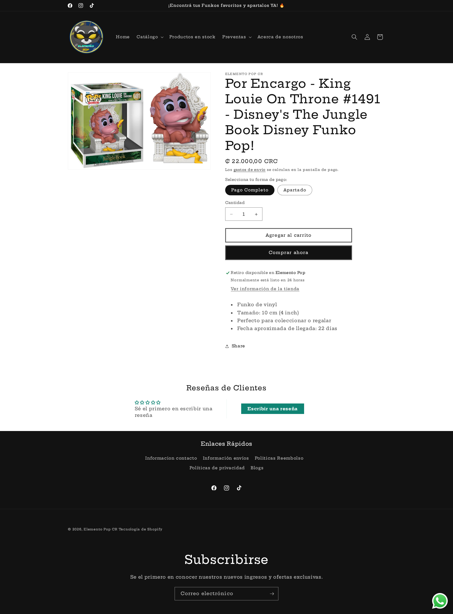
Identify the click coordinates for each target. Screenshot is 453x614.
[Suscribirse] (272, 594)
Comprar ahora (288, 252)
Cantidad (235, 203)
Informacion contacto (171, 458)
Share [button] (238, 346)
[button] (149, 37)
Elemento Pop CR (100, 529)
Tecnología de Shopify (141, 529)
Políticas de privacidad (217, 467)
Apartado (294, 190)
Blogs (257, 467)
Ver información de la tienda (265, 288)
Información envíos (226, 458)
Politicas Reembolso (279, 458)
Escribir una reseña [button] (272, 408)
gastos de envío (250, 170)
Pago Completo (249, 190)
